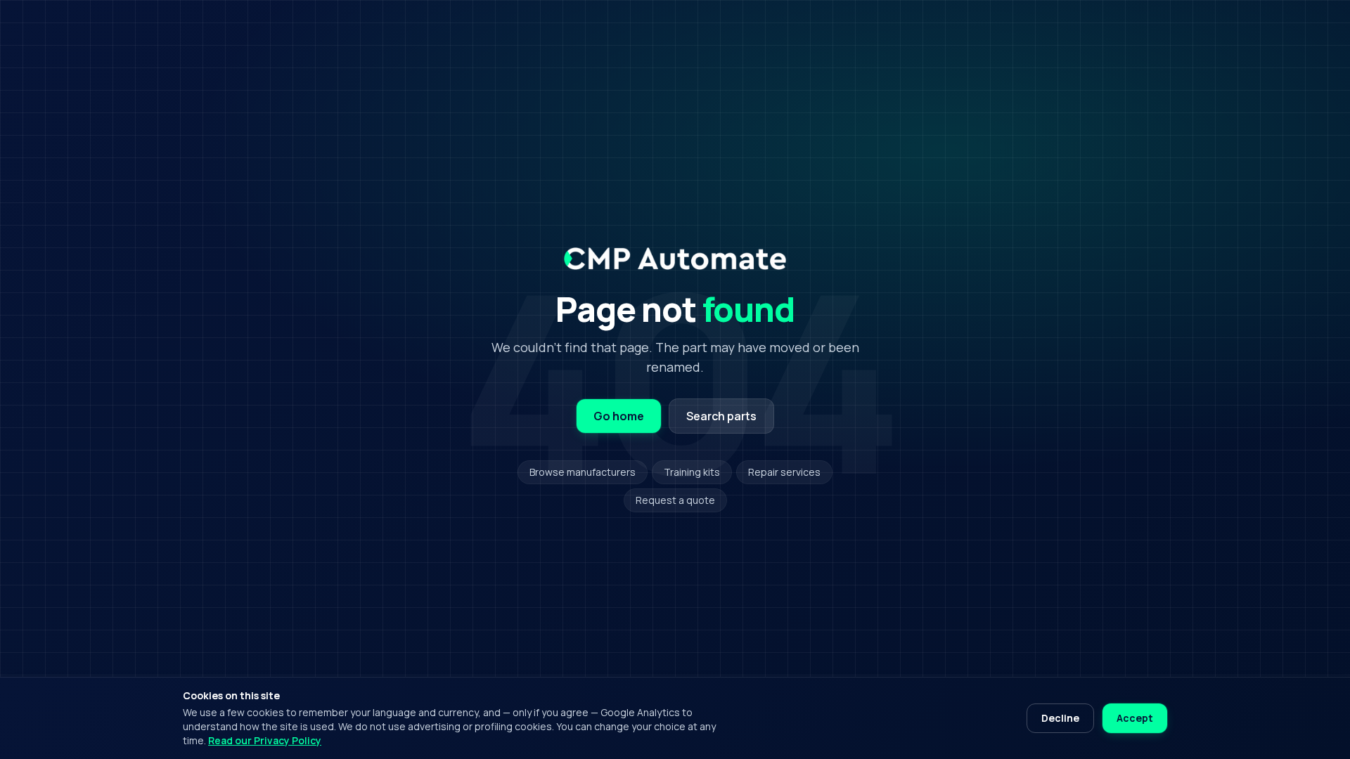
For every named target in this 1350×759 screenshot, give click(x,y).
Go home (618, 416)
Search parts (721, 416)
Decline (1060, 718)
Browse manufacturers (582, 472)
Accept (1135, 718)
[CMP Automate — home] (674, 258)
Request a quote (675, 500)
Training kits (692, 472)
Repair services (784, 472)
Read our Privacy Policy (264, 740)
